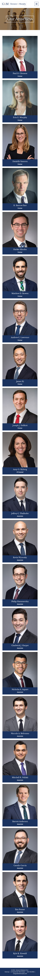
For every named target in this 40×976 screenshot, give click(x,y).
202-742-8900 (30, 972)
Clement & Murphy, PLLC (22, 970)
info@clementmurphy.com (20, 973)
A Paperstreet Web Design (18, 972)
